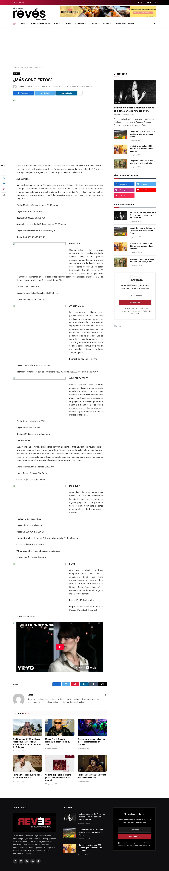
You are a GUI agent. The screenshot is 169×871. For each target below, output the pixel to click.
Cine (56, 24)
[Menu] (14, 24)
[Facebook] (3, 172)
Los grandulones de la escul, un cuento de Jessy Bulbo (142, 162)
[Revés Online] (29, 14)
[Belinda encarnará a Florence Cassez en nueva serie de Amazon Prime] (135, 92)
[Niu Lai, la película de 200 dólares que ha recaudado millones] (120, 149)
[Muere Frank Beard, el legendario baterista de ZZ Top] (59, 727)
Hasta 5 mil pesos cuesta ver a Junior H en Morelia (27, 776)
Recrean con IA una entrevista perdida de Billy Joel (92, 776)
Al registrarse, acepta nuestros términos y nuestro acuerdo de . (135, 311)
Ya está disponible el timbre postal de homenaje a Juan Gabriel (58, 777)
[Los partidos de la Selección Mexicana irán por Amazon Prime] (120, 134)
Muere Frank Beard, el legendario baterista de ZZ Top (57, 742)
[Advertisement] (84, 46)
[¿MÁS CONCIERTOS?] (60, 129)
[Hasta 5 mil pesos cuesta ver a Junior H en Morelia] (27, 763)
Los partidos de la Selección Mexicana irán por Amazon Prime (142, 134)
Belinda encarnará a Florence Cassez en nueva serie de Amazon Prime (134, 109)
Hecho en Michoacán (125, 24)
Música (106, 24)
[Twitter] (3, 177)
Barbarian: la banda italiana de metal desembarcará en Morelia (91, 742)
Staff (22, 86)
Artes (22, 24)
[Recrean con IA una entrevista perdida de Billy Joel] (92, 763)
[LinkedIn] (3, 183)
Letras (93, 24)
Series (117, 103)
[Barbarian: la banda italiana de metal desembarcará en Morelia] (92, 727)
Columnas (79, 24)
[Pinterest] (3, 189)
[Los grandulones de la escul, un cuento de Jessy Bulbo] (120, 164)
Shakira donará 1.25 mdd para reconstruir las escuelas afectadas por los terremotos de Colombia (27, 743)
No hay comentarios (73, 86)
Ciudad (67, 24)
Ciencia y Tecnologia (40, 24)
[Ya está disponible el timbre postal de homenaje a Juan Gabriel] (59, 763)
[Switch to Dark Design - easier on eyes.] (155, 2)
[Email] (3, 195)
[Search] (31, 2)
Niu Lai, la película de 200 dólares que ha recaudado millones (141, 148)
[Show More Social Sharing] (80, 93)
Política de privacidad (142, 845)
